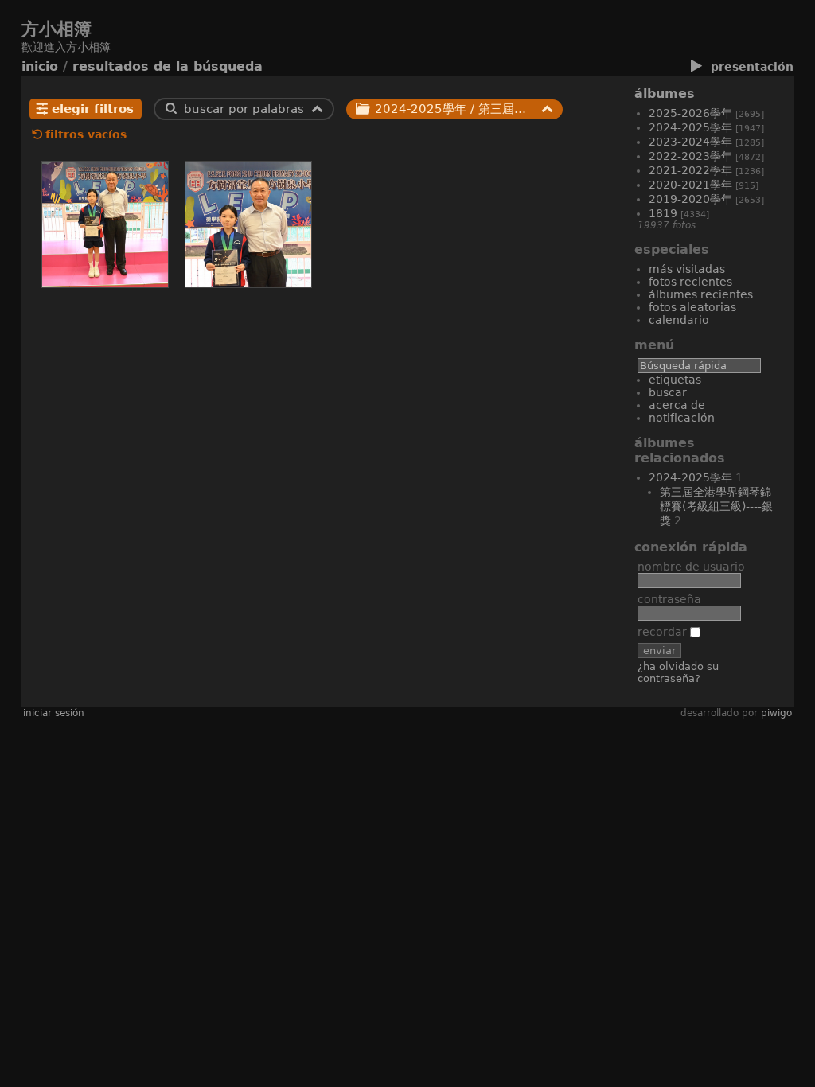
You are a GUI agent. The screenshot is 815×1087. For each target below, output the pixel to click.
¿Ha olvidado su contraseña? (678, 672)
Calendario (679, 320)
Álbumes (664, 93)
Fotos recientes (690, 281)
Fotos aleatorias (692, 307)
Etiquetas (675, 379)
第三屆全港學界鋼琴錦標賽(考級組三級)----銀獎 (716, 506)
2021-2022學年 (690, 170)
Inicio (39, 66)
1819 (663, 213)
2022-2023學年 (690, 156)
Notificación (682, 417)
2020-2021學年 (690, 184)
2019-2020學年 (690, 199)
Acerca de (677, 405)
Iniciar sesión (53, 713)
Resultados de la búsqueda (167, 66)
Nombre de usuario (691, 566)
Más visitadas (687, 269)
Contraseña (669, 599)
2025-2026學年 (690, 113)
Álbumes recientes (701, 294)
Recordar (664, 631)
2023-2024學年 (690, 141)
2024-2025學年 (690, 127)
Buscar (668, 392)
